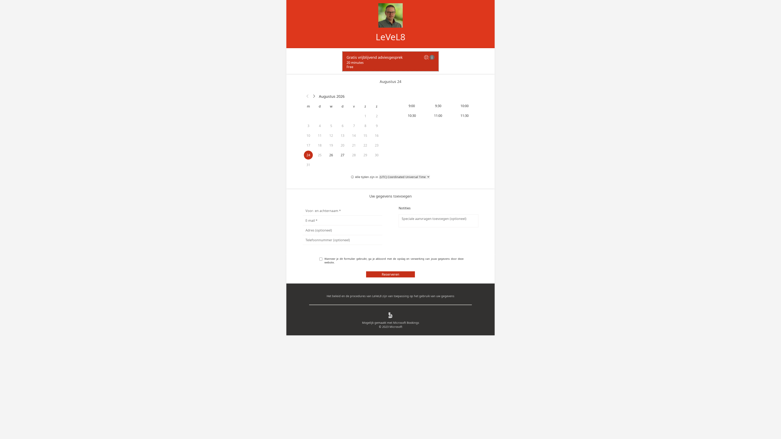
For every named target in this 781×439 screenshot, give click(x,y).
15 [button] (365, 135)
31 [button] (308, 165)
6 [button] (343, 126)
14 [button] (354, 135)
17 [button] (308, 145)
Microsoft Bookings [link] (406, 323)
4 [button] (320, 126)
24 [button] (308, 155)
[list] (390, 61)
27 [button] (342, 155)
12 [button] (331, 135)
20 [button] (342, 145)
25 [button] (320, 155)
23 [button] (377, 145)
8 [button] (365, 126)
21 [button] (354, 145)
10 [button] (308, 135)
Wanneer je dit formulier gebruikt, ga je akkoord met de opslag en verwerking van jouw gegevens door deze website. (394, 260)
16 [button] (377, 135)
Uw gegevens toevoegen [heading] (390, 196)
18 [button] (320, 145)
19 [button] (331, 145)
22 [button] (365, 145)
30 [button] (377, 155)
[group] (438, 111)
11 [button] (320, 135)
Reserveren (390, 274)
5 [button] (331, 126)
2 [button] (377, 116)
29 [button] (365, 155)
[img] (427, 57)
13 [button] (342, 135)
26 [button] (331, 155)
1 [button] (365, 116)
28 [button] (354, 155)
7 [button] (354, 126)
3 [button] (308, 126)
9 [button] (377, 126)
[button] (307, 96)
